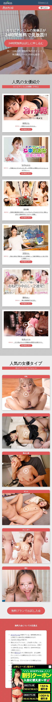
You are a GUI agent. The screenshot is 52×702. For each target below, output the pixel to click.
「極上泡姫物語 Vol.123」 (28, 300)
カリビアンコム (15, 635)
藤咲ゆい (26, 297)
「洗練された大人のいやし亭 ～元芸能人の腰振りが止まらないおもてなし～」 (28, 169)
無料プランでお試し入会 (26, 610)
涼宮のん (26, 253)
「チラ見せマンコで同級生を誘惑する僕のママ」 (28, 342)
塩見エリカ (26, 339)
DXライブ (18, 652)
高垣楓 (26, 209)
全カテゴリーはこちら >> (26, 368)
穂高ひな (26, 123)
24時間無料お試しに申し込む (26, 43)
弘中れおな (26, 165)
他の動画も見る (26, 129)
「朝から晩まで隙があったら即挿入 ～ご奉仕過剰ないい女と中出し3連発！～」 (28, 257)
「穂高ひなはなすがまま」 (28, 126)
